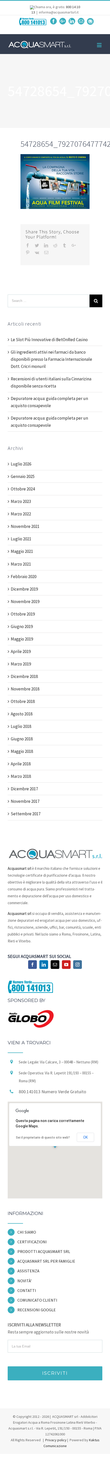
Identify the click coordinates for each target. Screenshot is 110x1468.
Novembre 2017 (25, 801)
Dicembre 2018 (24, 676)
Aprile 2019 (21, 651)
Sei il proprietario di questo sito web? (43, 1137)
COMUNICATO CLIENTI (37, 1300)
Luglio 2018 (21, 726)
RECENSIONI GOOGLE (36, 1309)
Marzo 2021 (21, 564)
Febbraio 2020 (23, 576)
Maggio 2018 (22, 751)
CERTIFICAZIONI (32, 1241)
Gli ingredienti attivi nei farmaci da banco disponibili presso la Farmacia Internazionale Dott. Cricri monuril (51, 359)
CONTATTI (26, 1290)
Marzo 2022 (21, 514)
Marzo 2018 (21, 776)
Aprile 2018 (21, 764)
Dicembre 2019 (24, 589)
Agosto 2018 (21, 714)
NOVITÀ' (24, 1280)
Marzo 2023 (21, 501)
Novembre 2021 (25, 526)
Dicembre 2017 (24, 789)
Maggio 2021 (22, 551)
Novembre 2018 (25, 689)
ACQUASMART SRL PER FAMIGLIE (46, 1261)
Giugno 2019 (22, 626)
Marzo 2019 (21, 664)
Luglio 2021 (21, 539)
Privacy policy (56, 1440)
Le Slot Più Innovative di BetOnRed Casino (49, 339)
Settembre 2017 (25, 814)
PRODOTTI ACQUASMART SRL (43, 1251)
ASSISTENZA (28, 1270)
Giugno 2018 (22, 739)
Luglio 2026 (21, 464)
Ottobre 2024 (23, 489)
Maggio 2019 (22, 639)
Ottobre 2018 (23, 701)
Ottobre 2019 (23, 614)
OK (85, 1137)
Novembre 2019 (25, 601)
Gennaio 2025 (23, 476)
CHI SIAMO (26, 1232)
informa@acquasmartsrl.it (59, 12)
